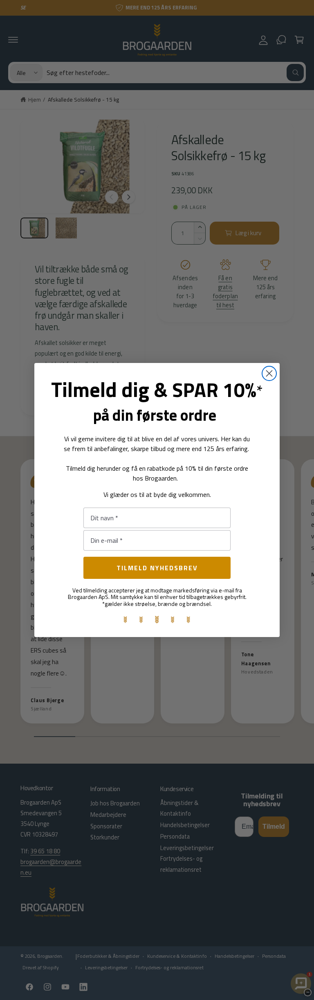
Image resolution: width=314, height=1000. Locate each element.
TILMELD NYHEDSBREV (157, 568)
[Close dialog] (269, 373)
